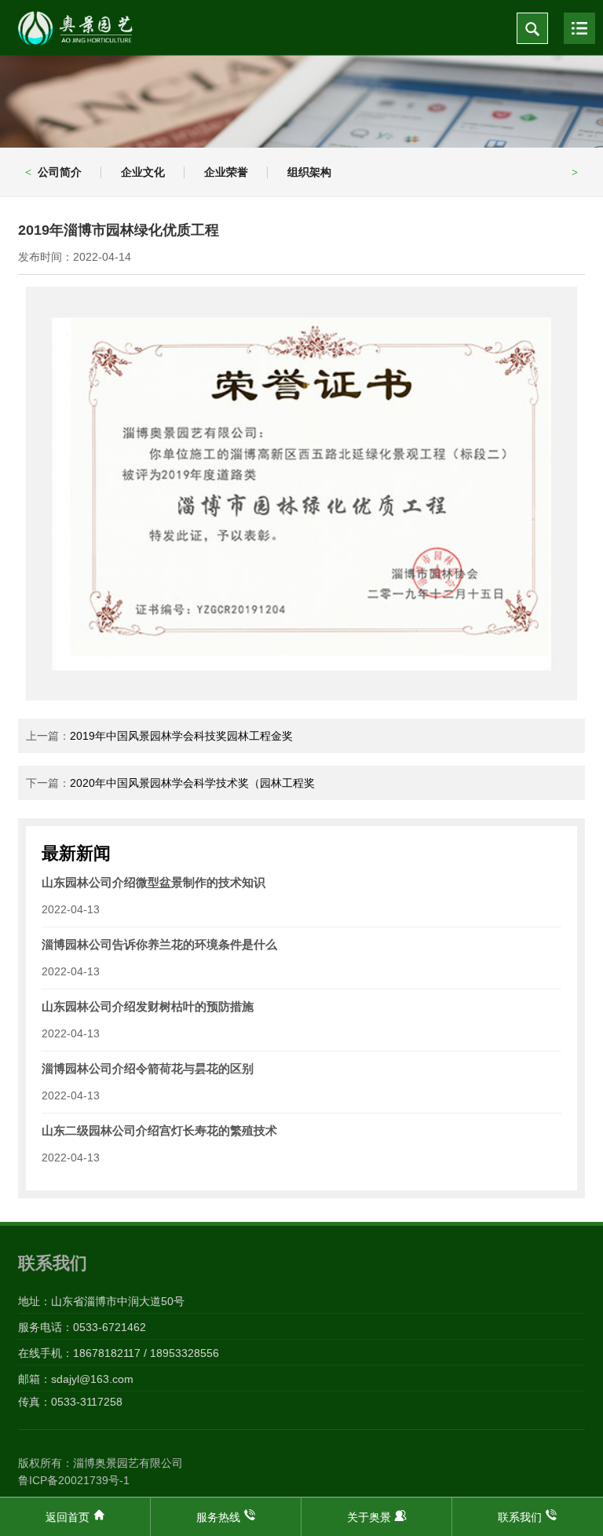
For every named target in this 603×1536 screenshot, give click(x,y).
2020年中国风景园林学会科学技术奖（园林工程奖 (192, 783)
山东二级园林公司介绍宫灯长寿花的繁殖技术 (159, 1130)
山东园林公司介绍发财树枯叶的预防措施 (148, 1006)
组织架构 (309, 172)
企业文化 (143, 172)
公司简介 (60, 172)
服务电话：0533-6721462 (82, 1327)
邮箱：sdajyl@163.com (75, 1379)
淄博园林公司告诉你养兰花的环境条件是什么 (159, 944)
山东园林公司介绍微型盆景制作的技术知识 (153, 882)
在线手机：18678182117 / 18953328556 (118, 1353)
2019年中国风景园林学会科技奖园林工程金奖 (181, 736)
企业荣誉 (226, 172)
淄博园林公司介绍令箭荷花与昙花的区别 (148, 1068)
